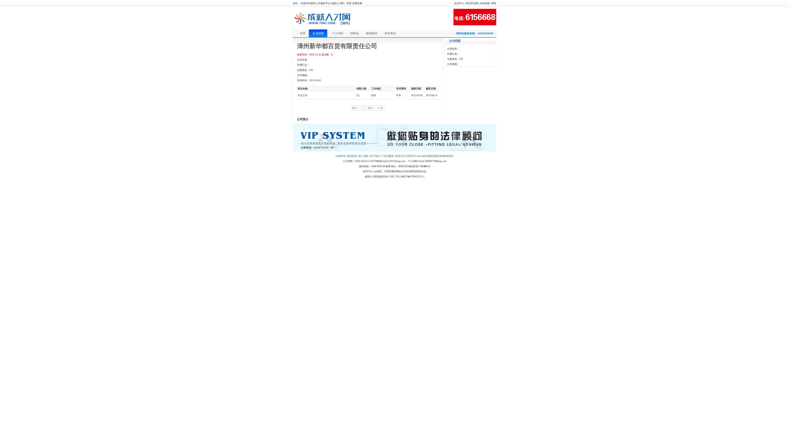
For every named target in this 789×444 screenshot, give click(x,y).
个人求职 (337, 33)
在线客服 (485, 3)
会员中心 (459, 3)
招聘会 (354, 33)
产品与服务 (388, 156)
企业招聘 (318, 33)
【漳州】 (345, 23)
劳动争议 (390, 33)
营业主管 (302, 95)
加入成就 (363, 156)
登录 (349, 3)
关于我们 (375, 156)
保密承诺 (352, 156)
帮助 (493, 3)
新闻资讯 (371, 33)
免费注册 (357, 3)
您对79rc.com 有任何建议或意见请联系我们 (430, 156)
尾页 (370, 107)
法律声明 (340, 156)
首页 (303, 33)
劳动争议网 (472, 3)
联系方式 (400, 156)
